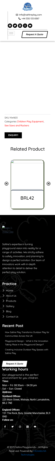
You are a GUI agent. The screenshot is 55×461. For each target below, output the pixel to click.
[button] (6, 183)
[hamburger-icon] (11, 33)
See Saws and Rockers (17, 125)
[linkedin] (27, 426)
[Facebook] (5, 426)
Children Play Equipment (30, 121)
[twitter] (12, 426)
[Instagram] (20, 426)
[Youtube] (35, 426)
